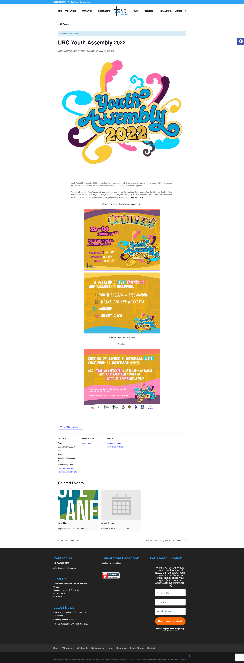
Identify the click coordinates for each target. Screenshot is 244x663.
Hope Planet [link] (63, 523)
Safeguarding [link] (104, 11)
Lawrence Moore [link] (99, 659)
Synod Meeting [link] (108, 523)
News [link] (135, 11)
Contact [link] (178, 11)
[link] (240, 41)
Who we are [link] (70, 11)
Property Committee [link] (69, 540)
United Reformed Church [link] (162, 659)
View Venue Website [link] (115, 446)
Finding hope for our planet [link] (66, 620)
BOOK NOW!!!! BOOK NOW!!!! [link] (122, 337)
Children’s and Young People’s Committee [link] (164, 540)
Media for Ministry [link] (80, 659)
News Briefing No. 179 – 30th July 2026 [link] (71, 624)
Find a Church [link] (165, 11)
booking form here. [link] (135, 197)
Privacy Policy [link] (181, 659)
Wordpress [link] (123, 659)
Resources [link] (148, 11)
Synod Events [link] (71, 471)
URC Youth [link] (86, 443)
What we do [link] (87, 11)
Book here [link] (122, 344)
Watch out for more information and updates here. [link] (122, 204)
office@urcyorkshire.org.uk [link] (64, 568)
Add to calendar (71, 427)
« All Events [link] (63, 24)
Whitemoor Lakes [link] (114, 443)
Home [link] (59, 11)
